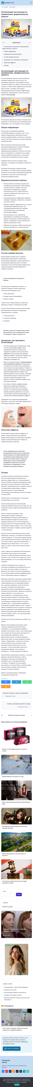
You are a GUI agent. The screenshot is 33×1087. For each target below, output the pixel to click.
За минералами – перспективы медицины (16, 987)
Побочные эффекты (10, 62)
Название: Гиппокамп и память (13, 995)
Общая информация (10, 51)
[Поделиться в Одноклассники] (6, 686)
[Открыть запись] (16, 739)
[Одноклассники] (13, 1071)
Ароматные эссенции (10, 990)
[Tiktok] (17, 1071)
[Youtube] (6, 1071)
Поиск (4, 891)
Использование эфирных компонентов (15, 992)
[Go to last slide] (3, 1022)
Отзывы (6, 65)
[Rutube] (10, 1071)
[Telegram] (24, 1071)
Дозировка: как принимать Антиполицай (16, 60)
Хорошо (17, 1084)
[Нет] (31, 1082)
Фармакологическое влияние (12, 54)
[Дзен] (20, 1071)
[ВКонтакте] (3, 1071)
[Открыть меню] (31, 3)
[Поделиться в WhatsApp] (27, 682)
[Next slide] (29, 935)
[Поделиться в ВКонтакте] (6, 682)
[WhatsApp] (27, 1071)
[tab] (3, 935)
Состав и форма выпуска (11, 57)
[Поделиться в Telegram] (16, 682)
